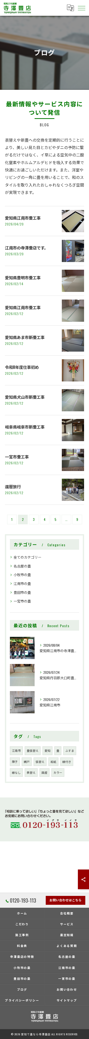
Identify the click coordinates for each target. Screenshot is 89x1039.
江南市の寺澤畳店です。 (26, 248)
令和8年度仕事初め (22, 367)
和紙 (53, 761)
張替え (40, 761)
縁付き (66, 761)
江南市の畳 (22, 583)
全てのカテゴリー (27, 557)
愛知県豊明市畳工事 (23, 277)
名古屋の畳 (22, 565)
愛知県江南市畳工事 (23, 218)
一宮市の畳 (22, 601)
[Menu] (81, 7)
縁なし (16, 772)
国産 (44, 772)
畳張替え (33, 750)
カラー (57, 772)
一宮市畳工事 (17, 456)
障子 (15, 761)
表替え (31, 772)
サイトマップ (67, 1000)
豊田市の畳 (22, 592)
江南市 (16, 750)
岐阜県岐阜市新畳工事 (24, 427)
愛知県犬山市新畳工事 (24, 397)
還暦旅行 (13, 486)
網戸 (27, 761)
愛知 (47, 750)
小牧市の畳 (22, 574)
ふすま (69, 750)
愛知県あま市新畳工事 (24, 337)
